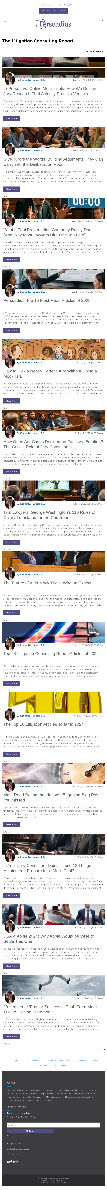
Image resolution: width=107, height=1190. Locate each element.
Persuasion (43, 1065)
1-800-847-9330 (61, 1182)
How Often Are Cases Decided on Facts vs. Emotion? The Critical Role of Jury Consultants (53, 444)
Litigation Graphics (32, 1060)
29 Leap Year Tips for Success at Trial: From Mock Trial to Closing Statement (50, 1009)
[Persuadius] (53, 24)
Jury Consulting (14, 1060)
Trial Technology (50, 1060)
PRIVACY (45, 1180)
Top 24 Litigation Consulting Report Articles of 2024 (51, 653)
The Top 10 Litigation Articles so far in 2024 (43, 724)
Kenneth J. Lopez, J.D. (32, 80)
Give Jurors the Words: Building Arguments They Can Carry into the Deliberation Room (53, 162)
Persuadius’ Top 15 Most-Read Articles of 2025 (47, 300)
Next (100, 1049)
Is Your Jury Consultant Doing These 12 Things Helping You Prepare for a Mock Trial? (47, 868)
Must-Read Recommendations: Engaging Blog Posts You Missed (52, 797)
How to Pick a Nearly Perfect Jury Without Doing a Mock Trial (50, 374)
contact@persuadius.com (46, 5)
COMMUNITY (60, 1180)
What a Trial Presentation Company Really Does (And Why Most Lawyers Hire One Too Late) (48, 232)
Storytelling (82, 1060)
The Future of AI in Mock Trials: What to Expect (47, 583)
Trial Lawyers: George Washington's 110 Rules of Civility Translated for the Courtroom (49, 515)
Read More (11, 118)
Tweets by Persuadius (18, 1113)
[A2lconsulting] (8, 1162)
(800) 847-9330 (65, 5)
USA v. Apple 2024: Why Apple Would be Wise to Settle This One (48, 939)
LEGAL (52, 1180)
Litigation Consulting (60, 1065)
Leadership (95, 1060)
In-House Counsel (66, 1060)
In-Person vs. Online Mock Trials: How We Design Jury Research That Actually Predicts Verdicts (49, 91)
